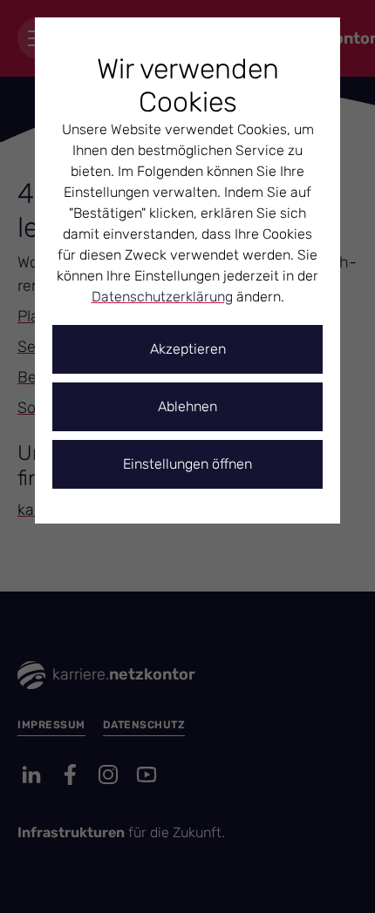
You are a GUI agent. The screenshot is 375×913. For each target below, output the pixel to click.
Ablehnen (187, 406)
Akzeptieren (188, 349)
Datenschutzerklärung (162, 296)
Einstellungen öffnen (187, 464)
